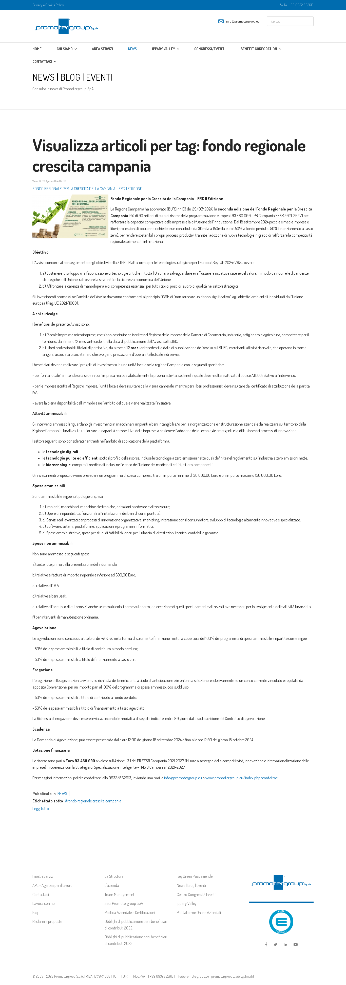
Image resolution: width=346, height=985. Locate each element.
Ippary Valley (187, 903)
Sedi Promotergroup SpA (124, 903)
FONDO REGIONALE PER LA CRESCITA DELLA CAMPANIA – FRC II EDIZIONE (87, 188)
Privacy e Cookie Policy (48, 5)
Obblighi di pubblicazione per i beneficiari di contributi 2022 (136, 924)
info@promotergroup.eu (242, 21)
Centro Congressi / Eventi (196, 894)
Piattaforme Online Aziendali (199, 912)
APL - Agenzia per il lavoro (52, 885)
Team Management (119, 894)
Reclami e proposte (47, 921)
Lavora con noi (43, 903)
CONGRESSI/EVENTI (209, 49)
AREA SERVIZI (102, 49)
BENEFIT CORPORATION (259, 49)
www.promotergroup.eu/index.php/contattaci (241, 777)
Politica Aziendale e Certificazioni (130, 912)
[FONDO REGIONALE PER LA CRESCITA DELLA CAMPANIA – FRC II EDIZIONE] (70, 216)
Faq (35, 912)
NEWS (132, 49)
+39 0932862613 (162, 976)
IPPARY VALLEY (163, 49)
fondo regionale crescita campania (94, 800)
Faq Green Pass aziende (195, 876)
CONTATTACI (42, 61)
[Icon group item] (266, 944)
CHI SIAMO (65, 49)
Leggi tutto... (41, 808)
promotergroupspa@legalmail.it (232, 976)
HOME (37, 49)
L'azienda (112, 885)
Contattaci (40, 894)
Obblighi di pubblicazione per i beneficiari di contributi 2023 (136, 940)
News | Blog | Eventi (191, 885)
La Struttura (114, 876)
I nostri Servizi (42, 876)
